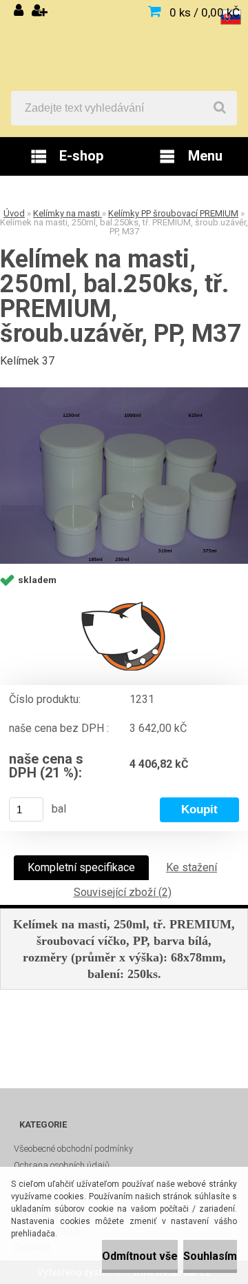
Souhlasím (210, 1256)
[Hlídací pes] (124, 635)
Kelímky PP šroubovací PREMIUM (173, 213)
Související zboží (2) (123, 892)
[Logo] (124, 45)
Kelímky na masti (67, 213)
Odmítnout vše (140, 1256)
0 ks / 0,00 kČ (204, 12)
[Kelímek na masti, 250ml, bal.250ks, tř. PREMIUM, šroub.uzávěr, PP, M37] (124, 475)
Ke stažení (191, 867)
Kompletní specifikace (81, 867)
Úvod (14, 213)
